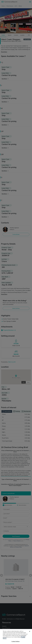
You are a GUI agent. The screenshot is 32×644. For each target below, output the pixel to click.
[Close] (29, 631)
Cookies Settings (15, 641)
